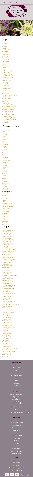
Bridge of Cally (6, 160)
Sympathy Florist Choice (8, 345)
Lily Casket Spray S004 (8, 256)
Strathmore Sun (6, 320)
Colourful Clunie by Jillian (8, 327)
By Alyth (4, 181)
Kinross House (6, 96)
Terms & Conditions (7, 58)
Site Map (16, 388)
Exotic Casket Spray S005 (8, 257)
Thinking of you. (6, 346)
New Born (5, 218)
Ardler (3, 154)
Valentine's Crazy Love (8, 324)
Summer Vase (6, 308)
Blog (3, 69)
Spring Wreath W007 (7, 283)
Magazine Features (7, 74)
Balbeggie (5, 149)
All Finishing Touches (7, 205)
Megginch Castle (6, 116)
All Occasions (5, 221)
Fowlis (4, 175)
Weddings (4, 46)
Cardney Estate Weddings (9, 105)
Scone (4, 170)
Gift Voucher (5, 335)
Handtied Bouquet (7, 198)
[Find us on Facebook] (13, 412)
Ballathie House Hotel (8, 77)
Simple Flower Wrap (7, 337)
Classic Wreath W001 (7, 235)
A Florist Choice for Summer (9, 311)
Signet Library (5, 101)
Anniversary (5, 213)
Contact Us (5, 56)
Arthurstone (5, 183)
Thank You (5, 216)
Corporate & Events (7, 111)
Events (4, 64)
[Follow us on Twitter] (11, 412)
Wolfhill (4, 185)
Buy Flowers (5, 43)
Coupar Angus (6, 130)
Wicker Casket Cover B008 (9, 285)
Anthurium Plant (6, 333)
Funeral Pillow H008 (7, 303)
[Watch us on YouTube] (17, 412)
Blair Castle (5, 84)
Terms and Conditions (16, 460)
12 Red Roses (6, 340)
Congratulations (6, 224)
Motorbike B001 (6, 241)
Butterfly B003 (6, 244)
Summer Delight (6, 317)
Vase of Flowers (6, 208)
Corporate (5, 51)
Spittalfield (5, 162)
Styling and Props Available (9, 119)
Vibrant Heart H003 (7, 264)
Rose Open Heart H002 (8, 262)
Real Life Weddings (7, 71)
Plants (4, 200)
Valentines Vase (6, 314)
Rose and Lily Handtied (8, 312)
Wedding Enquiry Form (8, 109)
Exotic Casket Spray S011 (8, 301)
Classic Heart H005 (7, 280)
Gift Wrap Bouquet (7, 197)
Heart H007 (5, 299)
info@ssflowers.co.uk (16, 407)
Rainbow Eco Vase (7, 322)
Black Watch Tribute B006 (9, 249)
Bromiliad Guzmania (7, 332)
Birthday (4, 214)
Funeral (4, 48)
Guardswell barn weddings (9, 106)
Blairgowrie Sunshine (7, 329)
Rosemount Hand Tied (8, 240)
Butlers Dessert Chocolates (9, 348)
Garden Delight (6, 356)
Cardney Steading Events (8, 114)
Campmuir (5, 177)
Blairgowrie (5, 144)
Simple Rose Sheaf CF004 (9, 251)
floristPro (21, 468)
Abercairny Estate (6, 121)
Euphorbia (5, 330)
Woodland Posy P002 (8, 265)
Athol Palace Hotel (7, 92)
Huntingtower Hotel (7, 87)
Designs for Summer (7, 206)
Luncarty (4, 139)
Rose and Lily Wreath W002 (9, 275)
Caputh (4, 164)
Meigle (4, 136)
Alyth (3, 131)
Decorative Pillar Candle (8, 351)
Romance (4, 219)
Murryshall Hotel (6, 79)
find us (27, 412)
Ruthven (4, 186)
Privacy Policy (5, 59)
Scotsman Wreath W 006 (8, 282)
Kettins (4, 180)
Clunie (4, 159)
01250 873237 (16, 403)
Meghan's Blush (6, 319)
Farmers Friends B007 (8, 253)
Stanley (4, 141)
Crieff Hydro (5, 93)
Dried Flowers (6, 211)
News (3, 53)
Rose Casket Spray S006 (8, 259)
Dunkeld (4, 134)
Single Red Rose (6, 354)
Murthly (4, 168)
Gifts (3, 45)
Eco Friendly (5, 210)
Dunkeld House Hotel (7, 75)
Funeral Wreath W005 (8, 278)
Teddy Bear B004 (6, 246)
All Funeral (5, 202)
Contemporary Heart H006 (9, 293)
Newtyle (4, 146)
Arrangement (5, 195)
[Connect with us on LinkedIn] (15, 412)
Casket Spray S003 (7, 254)
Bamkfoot (5, 188)
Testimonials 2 (6, 122)
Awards (4, 67)
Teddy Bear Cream (7, 350)
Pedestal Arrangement (8, 288)
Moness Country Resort (8, 118)
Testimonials (5, 66)
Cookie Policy (5, 61)
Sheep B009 (5, 290)
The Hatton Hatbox (7, 309)
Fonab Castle (5, 85)
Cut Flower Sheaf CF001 (8, 230)
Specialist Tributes (7, 203)
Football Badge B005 (7, 248)
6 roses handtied (6, 295)
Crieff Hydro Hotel (7, 113)
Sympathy (5, 223)
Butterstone (5, 143)
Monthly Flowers (6, 338)
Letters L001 (5, 274)
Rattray (4, 151)
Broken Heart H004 (7, 270)
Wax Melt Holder (6, 353)
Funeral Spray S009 (7, 296)
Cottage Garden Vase (7, 238)
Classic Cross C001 (7, 267)
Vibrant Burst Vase (7, 325)
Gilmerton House (6, 98)
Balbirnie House (6, 88)
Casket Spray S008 (7, 286)
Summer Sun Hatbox (7, 316)
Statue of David (6, 341)
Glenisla (4, 173)
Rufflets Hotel (6, 90)
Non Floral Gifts (6, 50)
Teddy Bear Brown (7, 233)
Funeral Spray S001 (7, 236)
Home (16, 365)
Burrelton (4, 147)
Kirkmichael (5, 167)
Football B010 (6, 291)
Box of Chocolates (7, 231)
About (4, 62)
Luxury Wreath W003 (7, 277)
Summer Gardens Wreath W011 (10, 304)
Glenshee (4, 133)
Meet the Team (6, 72)
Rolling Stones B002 (7, 243)
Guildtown (5, 138)
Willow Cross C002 (7, 269)
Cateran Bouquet (6, 298)
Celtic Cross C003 (6, 272)
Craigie (4, 156)
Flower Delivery (6, 54)
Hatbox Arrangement (7, 306)
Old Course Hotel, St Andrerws (10, 95)
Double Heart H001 (7, 261)
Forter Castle (5, 82)
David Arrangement (7, 343)
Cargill (4, 152)
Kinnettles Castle (6, 80)
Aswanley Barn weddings (8, 108)
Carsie (4, 178)
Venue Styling (5, 103)
